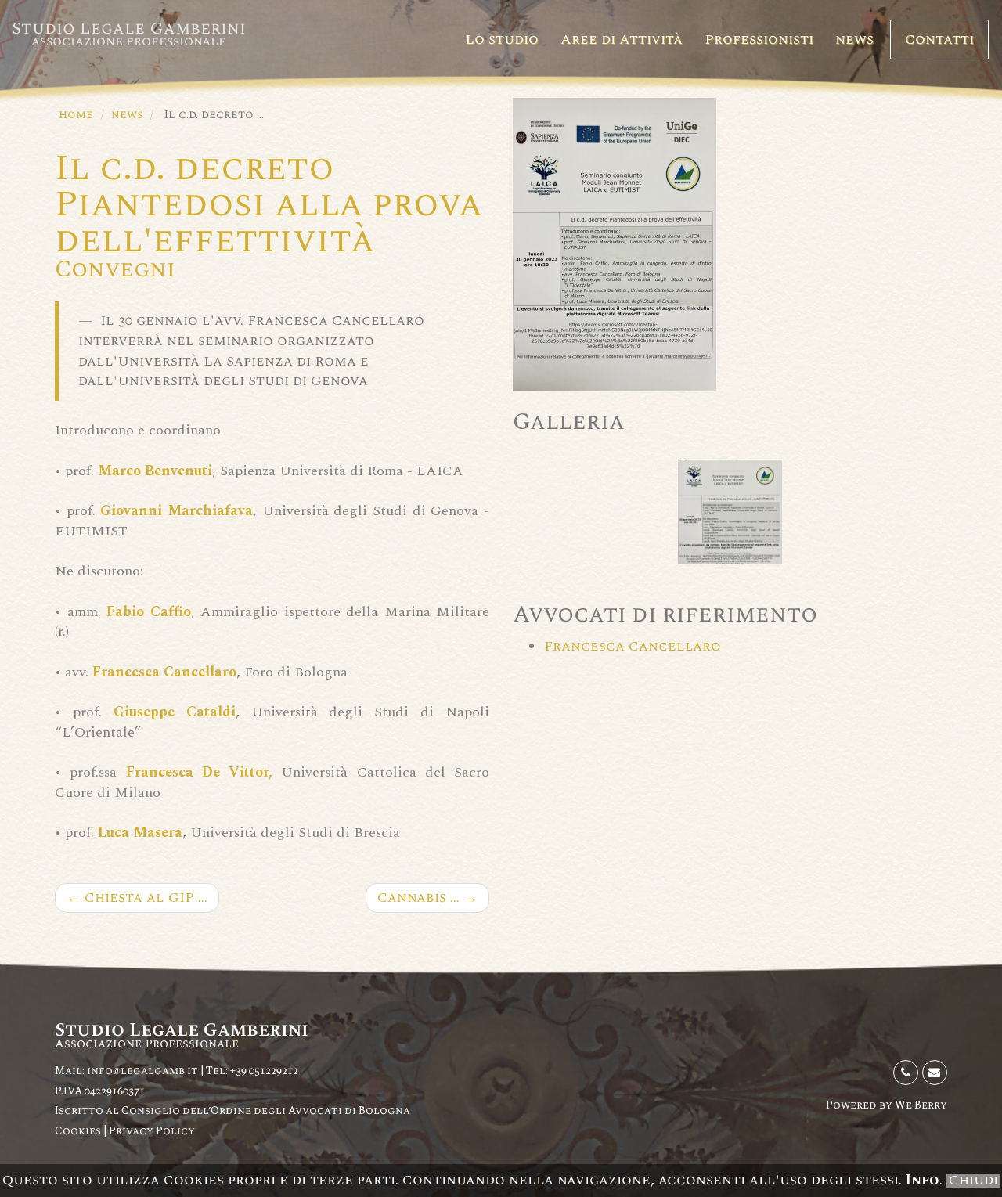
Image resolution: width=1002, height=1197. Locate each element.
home (76, 114)
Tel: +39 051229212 (252, 1070)
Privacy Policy (152, 1131)
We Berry (921, 1105)
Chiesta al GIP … (137, 897)
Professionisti (759, 39)
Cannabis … (427, 897)
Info (922, 1180)
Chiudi (973, 1181)
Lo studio (502, 39)
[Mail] (934, 1072)
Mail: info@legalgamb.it (126, 1070)
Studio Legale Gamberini (129, 34)
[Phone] (905, 1072)
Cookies (79, 1131)
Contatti (939, 39)
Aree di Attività (621, 39)
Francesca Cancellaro (632, 646)
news (854, 39)
